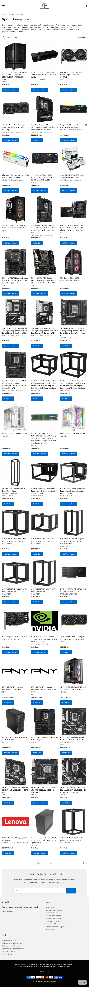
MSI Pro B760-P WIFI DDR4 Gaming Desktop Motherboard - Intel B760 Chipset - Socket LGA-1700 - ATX (73, 227)
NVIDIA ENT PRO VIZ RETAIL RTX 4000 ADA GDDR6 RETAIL (73, 590)
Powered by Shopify (50, 981)
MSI (61, 79)
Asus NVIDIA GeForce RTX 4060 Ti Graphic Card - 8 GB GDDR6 (72, 176)
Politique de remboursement (12, 943)
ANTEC (63, 692)
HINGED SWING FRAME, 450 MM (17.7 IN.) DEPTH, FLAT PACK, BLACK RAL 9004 (72, 541)
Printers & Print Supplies (54, 918)
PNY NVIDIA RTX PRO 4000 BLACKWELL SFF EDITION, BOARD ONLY (44, 689)
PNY (4, 692)
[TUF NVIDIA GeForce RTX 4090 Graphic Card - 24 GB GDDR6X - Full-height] (15, 108)
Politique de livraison (9, 940)
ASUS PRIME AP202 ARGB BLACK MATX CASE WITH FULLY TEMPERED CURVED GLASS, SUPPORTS (14, 76)
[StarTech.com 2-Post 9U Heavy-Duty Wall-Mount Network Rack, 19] (73, 364)
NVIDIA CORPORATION (69, 594)
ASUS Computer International (12, 132)
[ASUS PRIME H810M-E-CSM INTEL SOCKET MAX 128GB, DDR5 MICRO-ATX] (15, 771)
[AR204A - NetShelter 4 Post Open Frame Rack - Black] (15, 472)
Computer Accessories (53, 913)
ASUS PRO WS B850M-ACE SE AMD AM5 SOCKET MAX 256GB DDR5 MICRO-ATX (44, 790)
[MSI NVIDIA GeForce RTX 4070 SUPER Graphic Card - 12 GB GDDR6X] (73, 56)
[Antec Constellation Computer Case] (15, 417)
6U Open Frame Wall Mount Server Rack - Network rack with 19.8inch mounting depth (43, 491)
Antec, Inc (5, 436)
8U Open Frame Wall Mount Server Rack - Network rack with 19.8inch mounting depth (72, 491)
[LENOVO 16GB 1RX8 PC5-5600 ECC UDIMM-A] (15, 821)
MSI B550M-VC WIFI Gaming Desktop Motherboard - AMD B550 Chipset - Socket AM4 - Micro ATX (43, 280)
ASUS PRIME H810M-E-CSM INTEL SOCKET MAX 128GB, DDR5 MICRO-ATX (15, 790)
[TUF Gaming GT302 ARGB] (73, 262)
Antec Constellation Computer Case (14, 433)
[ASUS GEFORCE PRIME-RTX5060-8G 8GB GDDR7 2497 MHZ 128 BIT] (73, 620)
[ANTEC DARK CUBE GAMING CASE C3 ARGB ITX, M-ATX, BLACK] (73, 671)
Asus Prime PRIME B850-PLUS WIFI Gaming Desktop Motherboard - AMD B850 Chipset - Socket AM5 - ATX (15, 330)
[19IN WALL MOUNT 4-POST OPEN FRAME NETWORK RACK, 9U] (15, 573)
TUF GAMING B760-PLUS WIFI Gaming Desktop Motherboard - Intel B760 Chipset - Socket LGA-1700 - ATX (44, 229)
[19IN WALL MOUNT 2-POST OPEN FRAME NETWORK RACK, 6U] (44, 522)
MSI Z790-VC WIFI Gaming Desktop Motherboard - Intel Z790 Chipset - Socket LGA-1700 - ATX (15, 280)
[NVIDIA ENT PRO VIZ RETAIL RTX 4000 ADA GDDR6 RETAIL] (73, 573)
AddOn (33, 446)
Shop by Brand (51, 929)
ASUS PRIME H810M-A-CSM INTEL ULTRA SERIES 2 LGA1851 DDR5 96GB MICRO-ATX (73, 739)
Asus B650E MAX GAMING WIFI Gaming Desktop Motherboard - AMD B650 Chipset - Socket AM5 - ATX (44, 330)
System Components (16, 14)
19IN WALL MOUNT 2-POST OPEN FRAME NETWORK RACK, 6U (43, 540)
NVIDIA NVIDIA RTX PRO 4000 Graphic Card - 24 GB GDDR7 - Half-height (44, 74)
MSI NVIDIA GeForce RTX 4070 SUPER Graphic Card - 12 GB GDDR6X (71, 74)
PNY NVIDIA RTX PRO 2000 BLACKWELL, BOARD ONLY (12, 688)
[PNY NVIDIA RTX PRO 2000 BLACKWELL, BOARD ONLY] (15, 671)
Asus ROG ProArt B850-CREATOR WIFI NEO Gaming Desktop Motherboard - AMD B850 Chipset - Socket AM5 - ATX (14, 384)
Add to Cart (37, 140)
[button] (9, 38)
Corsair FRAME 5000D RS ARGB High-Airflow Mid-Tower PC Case (14, 226)
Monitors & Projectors (53, 921)
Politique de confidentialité (11, 946)
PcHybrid (40, 981)
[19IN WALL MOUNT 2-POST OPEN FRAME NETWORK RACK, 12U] (44, 573)
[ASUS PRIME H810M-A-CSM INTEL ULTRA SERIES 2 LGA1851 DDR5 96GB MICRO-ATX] (73, 721)
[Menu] (10, 5)
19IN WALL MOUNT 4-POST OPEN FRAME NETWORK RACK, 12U (14, 540)
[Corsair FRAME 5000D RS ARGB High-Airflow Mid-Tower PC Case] (15, 209)
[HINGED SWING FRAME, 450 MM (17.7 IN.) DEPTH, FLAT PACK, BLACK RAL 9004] (73, 522)
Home (4, 14)
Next (85, 863)
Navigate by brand (8, 951)
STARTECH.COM (37, 496)
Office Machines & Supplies (55, 927)
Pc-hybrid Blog (7, 954)
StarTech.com (36, 390)
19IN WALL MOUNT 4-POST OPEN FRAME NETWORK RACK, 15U (72, 839)
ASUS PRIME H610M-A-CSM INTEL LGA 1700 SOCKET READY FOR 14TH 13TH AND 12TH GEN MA (73, 790)
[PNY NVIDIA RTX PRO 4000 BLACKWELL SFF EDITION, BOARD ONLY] (44, 671)
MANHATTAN (7, 544)
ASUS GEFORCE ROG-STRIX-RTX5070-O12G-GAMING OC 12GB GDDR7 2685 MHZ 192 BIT (43, 177)
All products (50, 907)
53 (51, 863)
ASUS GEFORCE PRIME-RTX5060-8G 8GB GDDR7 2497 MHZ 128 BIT (72, 638)
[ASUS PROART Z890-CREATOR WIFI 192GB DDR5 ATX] (44, 721)
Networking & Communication (56, 924)
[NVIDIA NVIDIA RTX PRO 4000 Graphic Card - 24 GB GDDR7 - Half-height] (44, 56)
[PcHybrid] (44, 5)
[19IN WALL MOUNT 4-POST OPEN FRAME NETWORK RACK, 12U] (15, 522)
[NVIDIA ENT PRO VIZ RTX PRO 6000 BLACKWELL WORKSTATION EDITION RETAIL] (44, 620)
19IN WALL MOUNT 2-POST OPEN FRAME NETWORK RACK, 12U (43, 590)
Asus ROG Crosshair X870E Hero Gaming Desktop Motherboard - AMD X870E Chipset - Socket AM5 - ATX (44, 127)
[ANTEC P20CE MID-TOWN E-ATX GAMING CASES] (15, 721)
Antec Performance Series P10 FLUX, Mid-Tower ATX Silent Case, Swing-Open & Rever (44, 840)
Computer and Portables (54, 910)
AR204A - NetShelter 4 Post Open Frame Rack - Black (13, 489)
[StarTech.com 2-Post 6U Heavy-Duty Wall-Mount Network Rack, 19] (44, 364)
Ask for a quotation (10, 90)
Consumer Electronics (53, 916)
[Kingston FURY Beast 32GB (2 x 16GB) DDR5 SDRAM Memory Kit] (73, 108)
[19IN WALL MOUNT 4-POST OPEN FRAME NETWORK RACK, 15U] (73, 821)
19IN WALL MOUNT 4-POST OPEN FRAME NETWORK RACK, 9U (14, 590)
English (42, 971)
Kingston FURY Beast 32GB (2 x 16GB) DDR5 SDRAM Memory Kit (73, 126)
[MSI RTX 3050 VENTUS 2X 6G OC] (15, 620)
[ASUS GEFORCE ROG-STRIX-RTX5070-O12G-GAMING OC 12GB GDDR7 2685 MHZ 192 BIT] (44, 159)
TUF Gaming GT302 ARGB (69, 278)
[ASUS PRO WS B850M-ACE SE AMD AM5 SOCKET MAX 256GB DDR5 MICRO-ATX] (44, 771)
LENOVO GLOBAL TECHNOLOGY (15, 843)
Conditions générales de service (13, 949)
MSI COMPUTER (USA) (11, 639)
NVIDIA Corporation (38, 79)
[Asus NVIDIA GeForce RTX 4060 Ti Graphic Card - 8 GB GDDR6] (73, 159)
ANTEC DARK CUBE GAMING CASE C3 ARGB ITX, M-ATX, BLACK (73, 688)
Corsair (4, 230)
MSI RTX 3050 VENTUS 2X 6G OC (14, 637)
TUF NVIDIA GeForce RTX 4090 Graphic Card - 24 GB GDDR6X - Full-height (13, 127)
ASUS (4, 82)
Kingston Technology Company (71, 130)
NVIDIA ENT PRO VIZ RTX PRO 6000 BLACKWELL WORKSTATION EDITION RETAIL (44, 639)
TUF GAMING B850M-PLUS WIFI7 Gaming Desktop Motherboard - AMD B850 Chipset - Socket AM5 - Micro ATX (73, 332)
